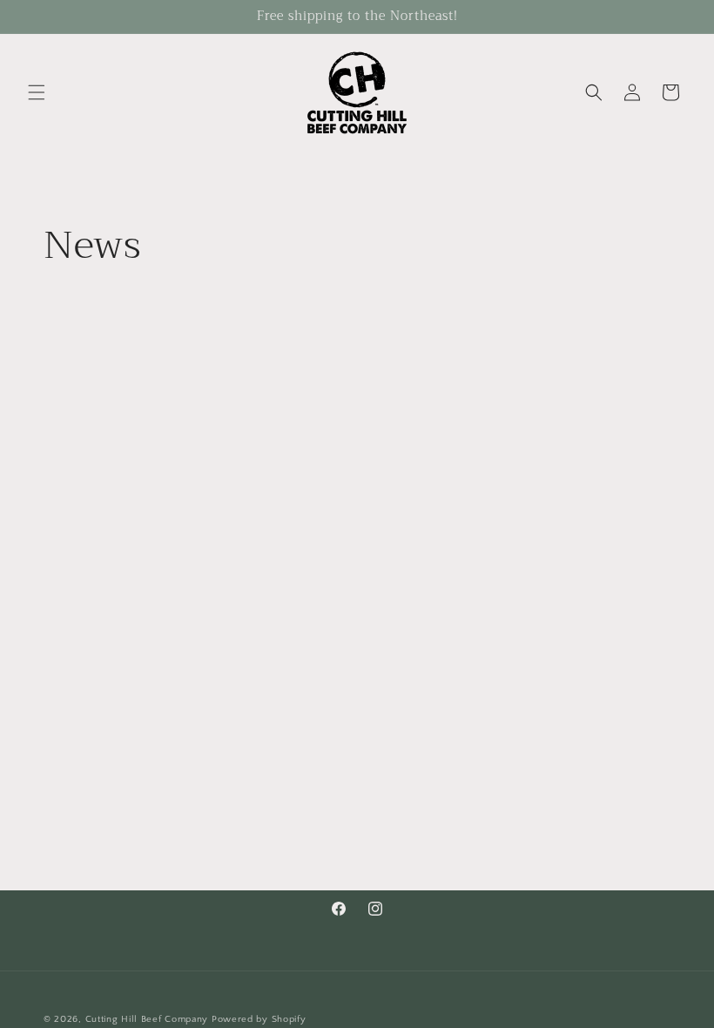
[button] (36, 92)
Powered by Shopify (259, 1019)
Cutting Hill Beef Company (147, 1019)
